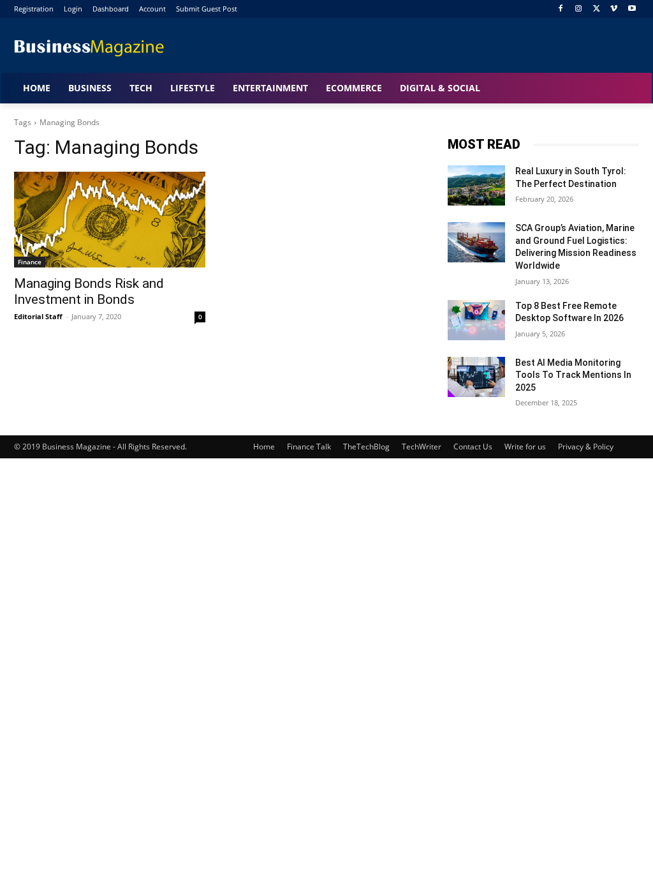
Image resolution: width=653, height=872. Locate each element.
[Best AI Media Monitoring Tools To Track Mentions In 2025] (476, 377)
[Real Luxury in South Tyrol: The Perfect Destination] (476, 185)
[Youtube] (631, 9)
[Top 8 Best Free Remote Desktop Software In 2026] (476, 320)
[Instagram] (578, 9)
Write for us (525, 446)
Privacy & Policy (585, 446)
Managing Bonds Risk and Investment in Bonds (89, 291)
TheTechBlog (366, 446)
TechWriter (421, 446)
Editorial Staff (38, 316)
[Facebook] (561, 9)
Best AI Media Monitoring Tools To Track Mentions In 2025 (573, 375)
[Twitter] (596, 9)
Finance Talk (309, 446)
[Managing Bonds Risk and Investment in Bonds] (109, 219)
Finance (29, 261)
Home (264, 446)
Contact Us (472, 446)
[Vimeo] (613, 9)
